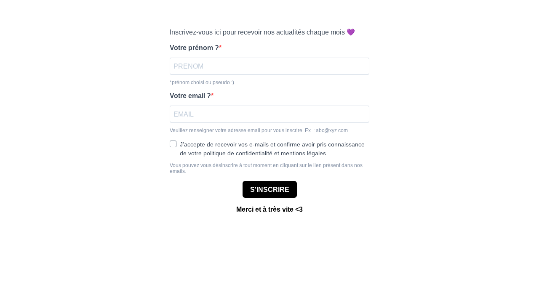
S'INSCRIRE (269, 189)
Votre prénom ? (194, 47)
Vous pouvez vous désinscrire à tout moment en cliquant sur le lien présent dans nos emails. (266, 168)
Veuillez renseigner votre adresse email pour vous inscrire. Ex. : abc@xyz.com (259, 130)
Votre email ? (190, 95)
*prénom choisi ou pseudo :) (202, 82)
